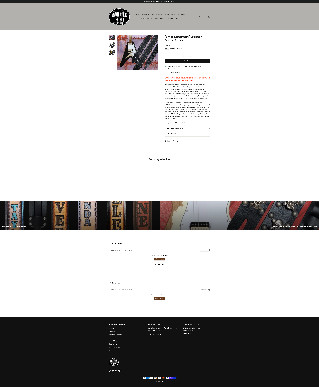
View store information (174, 72)
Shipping (167, 48)
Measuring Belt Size (114, 347)
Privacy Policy (113, 338)
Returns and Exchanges (115, 335)
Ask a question (171, 134)
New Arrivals (159, 18)
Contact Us (112, 332)
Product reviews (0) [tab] (115, 250)
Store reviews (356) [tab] (127, 250)
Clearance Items (172, 18)
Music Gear (156, 14)
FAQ (110, 350)
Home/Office (145, 18)
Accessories (169, 14)
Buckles (144, 14)
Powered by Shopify (159, 381)
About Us (111, 328)
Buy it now (187, 61)
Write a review (159, 259)
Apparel (181, 14)
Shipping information (174, 128)
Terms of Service (114, 341)
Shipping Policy (113, 344)
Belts (135, 14)
